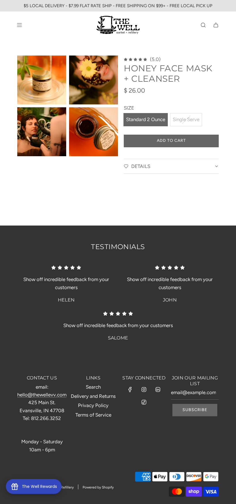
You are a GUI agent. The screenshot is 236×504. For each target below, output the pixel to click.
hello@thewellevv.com (41, 395)
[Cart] (216, 25)
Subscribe (194, 409)
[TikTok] (144, 402)
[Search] (203, 25)
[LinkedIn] (157, 389)
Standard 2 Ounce (145, 119)
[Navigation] (19, 25)
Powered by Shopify (98, 487)
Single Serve (186, 119)
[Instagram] (144, 389)
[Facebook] (130, 389)
